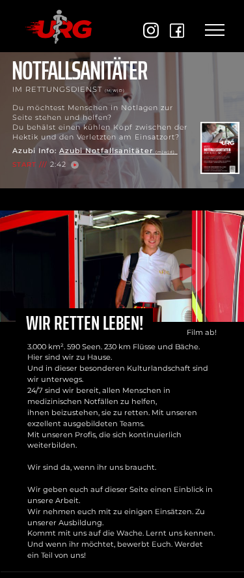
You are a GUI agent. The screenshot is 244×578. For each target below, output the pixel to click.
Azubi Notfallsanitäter (117, 150)
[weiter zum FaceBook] (177, 31)
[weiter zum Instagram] (151, 31)
